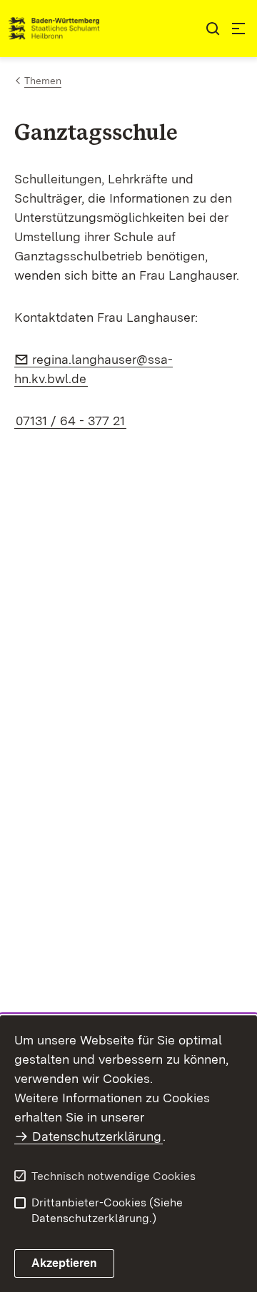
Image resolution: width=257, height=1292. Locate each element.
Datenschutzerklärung (96, 1136)
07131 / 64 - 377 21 (70, 420)
